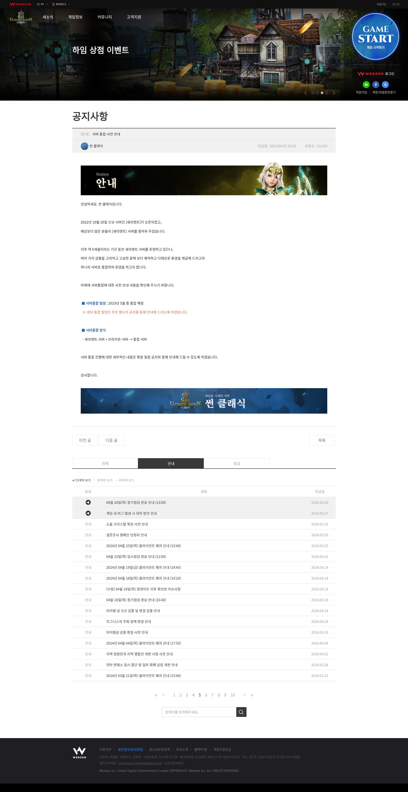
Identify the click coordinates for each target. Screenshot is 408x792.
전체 (105, 463)
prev (306, 93)
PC (42, 4)
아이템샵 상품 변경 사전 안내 (127, 632)
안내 (171, 463)
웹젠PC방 (200, 749)
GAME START (375, 36)
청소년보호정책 (159, 749)
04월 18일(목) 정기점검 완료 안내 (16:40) (136, 599)
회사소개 (182, 749)
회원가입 (381, 4)
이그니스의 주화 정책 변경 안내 (128, 621)
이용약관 (105, 749)
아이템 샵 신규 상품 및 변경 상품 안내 (133, 610)
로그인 (396, 4)
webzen (20, 4)
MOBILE (61, 4)
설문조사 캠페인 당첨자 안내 (126, 534)
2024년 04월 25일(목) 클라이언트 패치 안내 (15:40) (143, 545)
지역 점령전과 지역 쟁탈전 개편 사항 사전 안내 (139, 653)
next (334, 93)
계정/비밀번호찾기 (384, 92)
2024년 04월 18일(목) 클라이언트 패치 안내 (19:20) (143, 578)
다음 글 (112, 440)
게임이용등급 (222, 749)
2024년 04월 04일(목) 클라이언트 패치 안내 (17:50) (143, 643)
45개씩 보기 (126, 480)
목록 (322, 440)
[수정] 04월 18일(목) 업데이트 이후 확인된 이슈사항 (143, 588)
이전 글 (85, 440)
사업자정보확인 (174, 763)
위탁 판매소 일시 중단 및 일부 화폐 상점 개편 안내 (142, 664)
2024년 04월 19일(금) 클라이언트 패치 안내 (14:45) (143, 567)
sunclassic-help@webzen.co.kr (140, 763)
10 (233, 695)
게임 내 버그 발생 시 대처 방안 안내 (131, 513)
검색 (241, 712)
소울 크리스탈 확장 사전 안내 (127, 524)
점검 (237, 463)
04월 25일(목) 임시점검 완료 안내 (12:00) (136, 556)
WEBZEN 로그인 (376, 74)
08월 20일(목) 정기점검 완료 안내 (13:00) (136, 502)
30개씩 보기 (104, 480)
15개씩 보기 (83, 480)
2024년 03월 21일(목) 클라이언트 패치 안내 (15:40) (143, 675)
